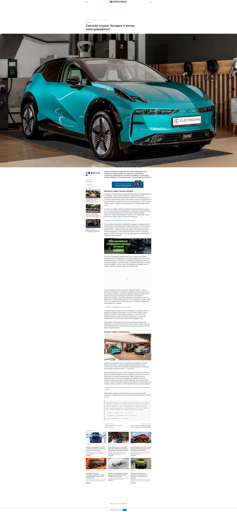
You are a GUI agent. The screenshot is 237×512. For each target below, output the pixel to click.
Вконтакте (119, 409)
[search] (150, 2)
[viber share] (86, 175)
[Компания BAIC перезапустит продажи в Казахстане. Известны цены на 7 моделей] (93, 193)
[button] (127, 184)
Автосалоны (133, 470)
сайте (106, 409)
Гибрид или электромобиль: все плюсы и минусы (118, 307)
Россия (109, 444)
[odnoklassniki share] (96, 173)
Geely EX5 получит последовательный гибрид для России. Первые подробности (93, 230)
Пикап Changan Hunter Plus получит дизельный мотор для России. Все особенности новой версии (141, 449)
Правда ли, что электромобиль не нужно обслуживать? (120, 220)
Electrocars (88, 22)
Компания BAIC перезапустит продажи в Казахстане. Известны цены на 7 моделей (92, 201)
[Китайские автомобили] (118, 1)
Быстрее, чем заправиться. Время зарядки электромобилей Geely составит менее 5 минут (118, 475)
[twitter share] (89, 173)
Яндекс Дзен (129, 409)
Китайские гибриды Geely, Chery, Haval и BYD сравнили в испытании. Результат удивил (93, 215)
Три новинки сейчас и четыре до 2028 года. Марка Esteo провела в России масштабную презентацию (118, 449)
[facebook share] (86, 173)
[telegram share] (99, 173)
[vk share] (94, 173)
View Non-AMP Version (123, 503)
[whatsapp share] (91, 173)
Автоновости (89, 444)
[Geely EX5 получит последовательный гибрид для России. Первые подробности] (93, 223)
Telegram (141, 409)
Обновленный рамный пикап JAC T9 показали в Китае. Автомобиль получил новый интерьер (95, 449)
